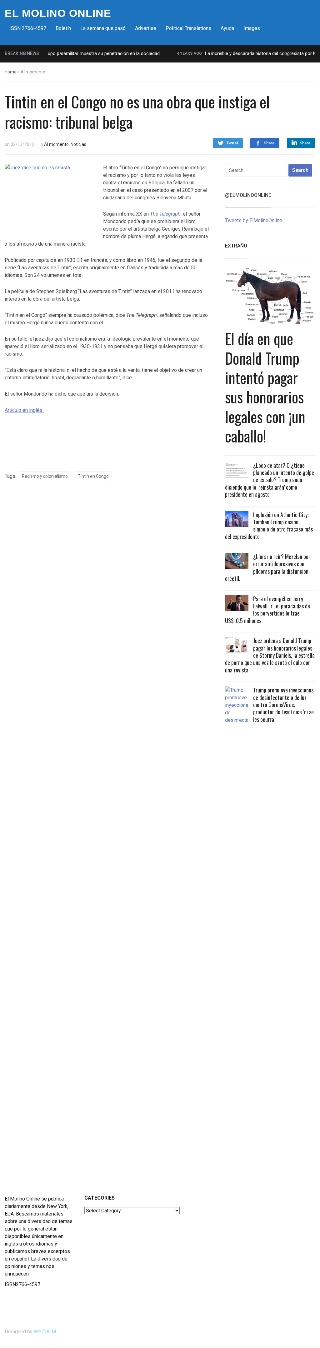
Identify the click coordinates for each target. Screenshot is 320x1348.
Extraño (236, 246)
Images (251, 28)
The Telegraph (165, 214)
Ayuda (227, 28)
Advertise (145, 28)
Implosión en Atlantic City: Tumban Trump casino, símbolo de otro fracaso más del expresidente (269, 526)
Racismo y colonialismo (45, 476)
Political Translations (188, 28)
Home (11, 71)
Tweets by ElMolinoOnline (253, 220)
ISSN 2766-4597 (27, 28)
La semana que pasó (103, 28)
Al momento (56, 144)
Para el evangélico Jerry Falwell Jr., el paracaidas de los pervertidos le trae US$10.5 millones (267, 610)
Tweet (232, 143)
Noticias (78, 144)
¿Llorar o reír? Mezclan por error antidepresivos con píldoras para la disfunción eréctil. (267, 567)
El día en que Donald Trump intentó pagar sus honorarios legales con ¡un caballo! (265, 387)
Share (269, 143)
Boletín (63, 28)
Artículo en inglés (24, 410)
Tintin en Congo (93, 476)
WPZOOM (45, 1332)
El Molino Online (58, 13)
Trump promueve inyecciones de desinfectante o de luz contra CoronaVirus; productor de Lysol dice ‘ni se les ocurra (283, 704)
